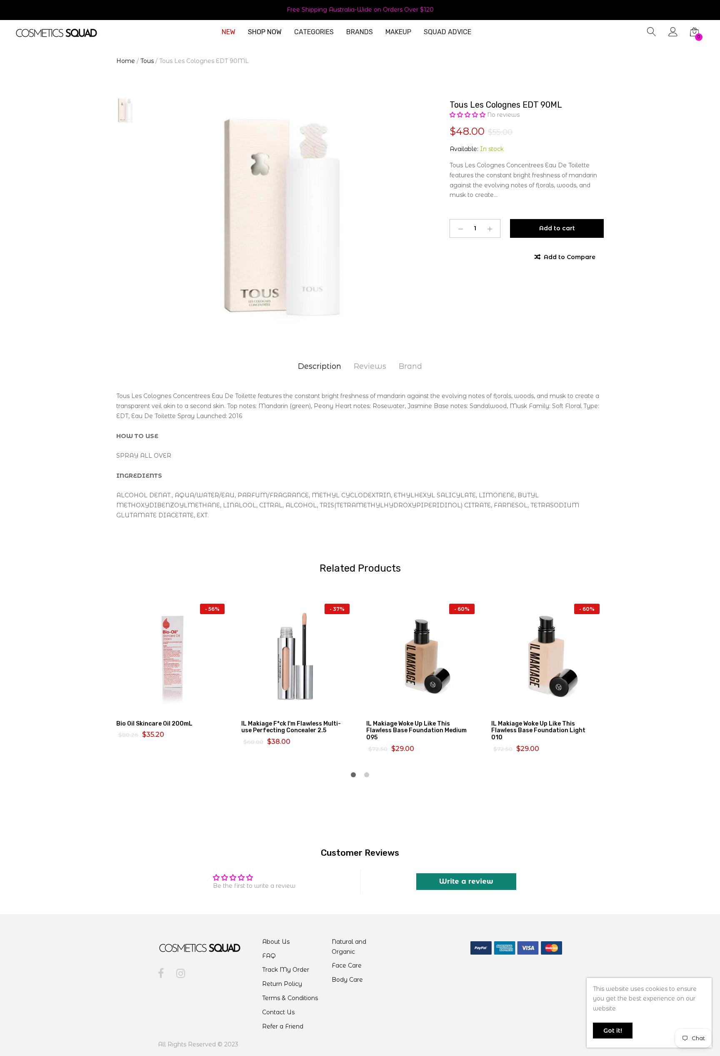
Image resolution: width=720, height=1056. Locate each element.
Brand (410, 366)
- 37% (337, 609)
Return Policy (282, 984)
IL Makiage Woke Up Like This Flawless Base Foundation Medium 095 (416, 730)
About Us (276, 941)
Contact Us (278, 1012)
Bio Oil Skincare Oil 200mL (154, 723)
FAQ (269, 956)
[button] (468, 114)
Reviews (370, 366)
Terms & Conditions (290, 998)
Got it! (612, 1030)
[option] (276, 214)
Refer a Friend (282, 1026)
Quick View (177, 704)
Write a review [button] (466, 881)
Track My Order (285, 969)
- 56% (212, 609)
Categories (314, 32)
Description (319, 366)
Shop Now (265, 32)
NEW (228, 32)
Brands (359, 32)
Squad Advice (447, 32)
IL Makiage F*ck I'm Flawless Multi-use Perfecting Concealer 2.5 (291, 727)
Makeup (398, 32)
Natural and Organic (349, 946)
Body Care (347, 979)
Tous (147, 61)
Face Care (347, 965)
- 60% (462, 609)
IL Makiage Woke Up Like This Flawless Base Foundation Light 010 (538, 730)
